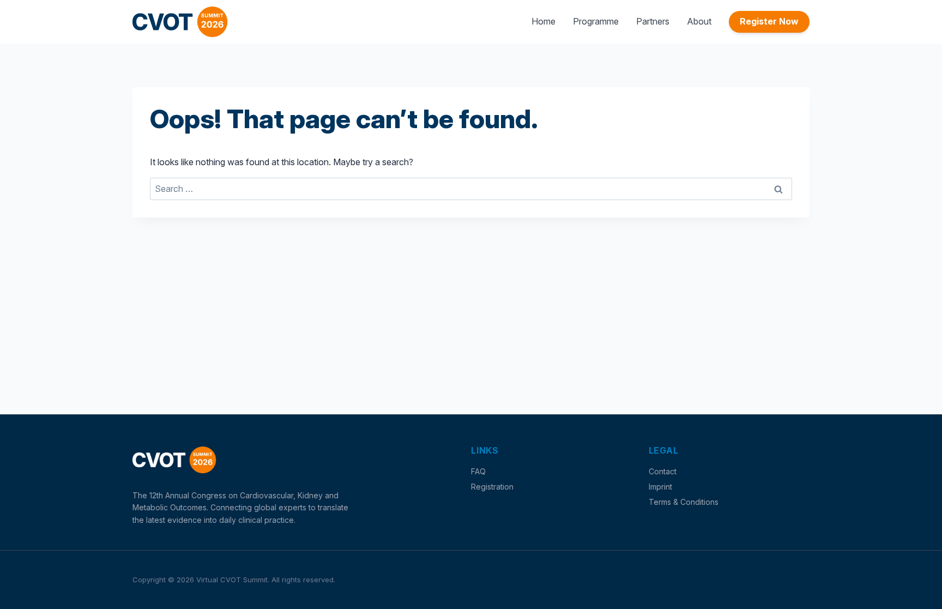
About (699, 21)
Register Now (769, 21)
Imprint (660, 486)
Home (543, 21)
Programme (596, 21)
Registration (492, 486)
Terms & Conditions (683, 502)
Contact (663, 471)
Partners (652, 21)
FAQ (478, 471)
